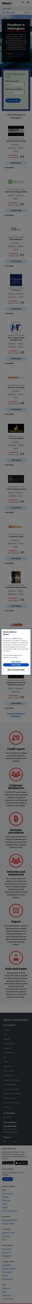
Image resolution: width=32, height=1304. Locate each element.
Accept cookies (16, 665)
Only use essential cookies (16, 670)
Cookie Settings (16, 662)
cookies (14, 638)
